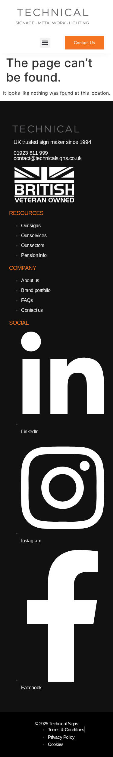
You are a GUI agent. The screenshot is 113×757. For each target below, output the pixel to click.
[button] (45, 43)
